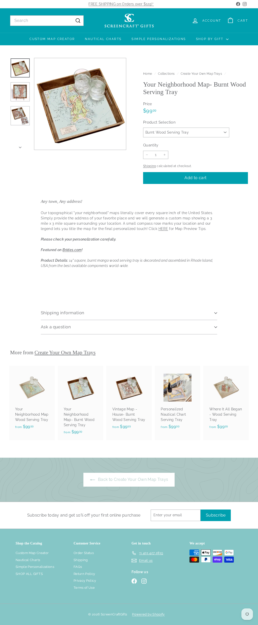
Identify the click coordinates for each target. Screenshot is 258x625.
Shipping (149, 166)
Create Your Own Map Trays (201, 73)
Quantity (150, 145)
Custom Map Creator (52, 39)
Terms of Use (84, 588)
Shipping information (62, 312)
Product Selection (159, 122)
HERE (163, 229)
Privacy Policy (85, 580)
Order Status (84, 553)
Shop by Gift (210, 39)
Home (148, 73)
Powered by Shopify (148, 614)
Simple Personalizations (159, 39)
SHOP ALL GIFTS (29, 574)
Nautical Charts (103, 39)
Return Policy (84, 574)
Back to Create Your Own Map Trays (132, 479)
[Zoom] (80, 104)
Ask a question (56, 326)
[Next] (20, 146)
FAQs (78, 567)
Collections (166, 73)
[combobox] (47, 20)
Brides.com (72, 250)
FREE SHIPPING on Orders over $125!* (121, 4)
